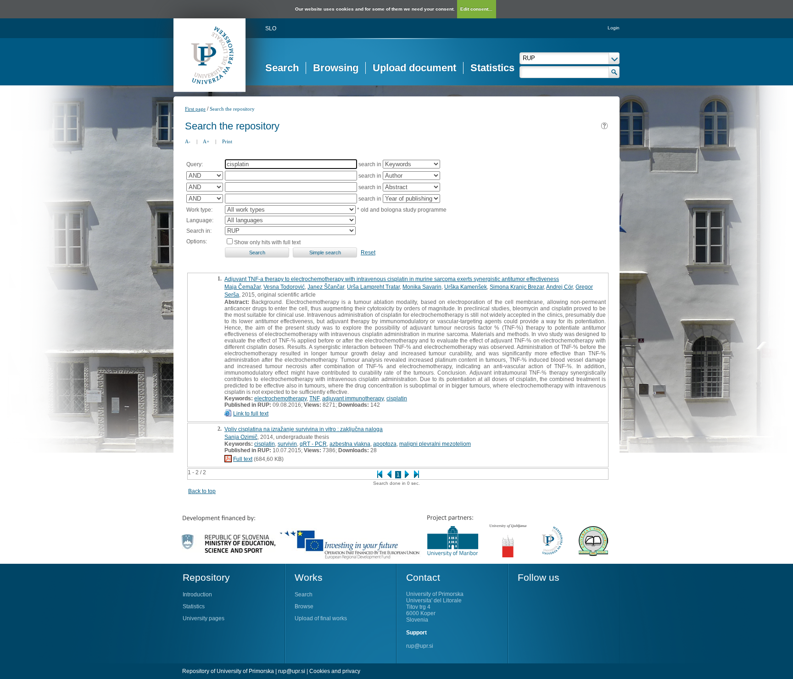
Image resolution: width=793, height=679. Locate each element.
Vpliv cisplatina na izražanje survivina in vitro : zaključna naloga (303, 429)
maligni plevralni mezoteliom (435, 444)
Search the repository (232, 109)
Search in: (199, 231)
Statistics (492, 67)
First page (195, 109)
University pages (203, 618)
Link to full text (250, 413)
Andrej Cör (559, 287)
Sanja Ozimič (240, 437)
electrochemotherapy (280, 398)
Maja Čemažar (242, 287)
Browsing (335, 67)
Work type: (199, 210)
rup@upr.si (419, 646)
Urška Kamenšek (465, 287)
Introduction (197, 594)
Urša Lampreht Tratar (373, 287)
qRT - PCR (313, 444)
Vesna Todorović (284, 287)
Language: (199, 220)
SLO (270, 28)
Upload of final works (321, 618)
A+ (206, 141)
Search (282, 67)
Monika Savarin (421, 287)
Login (614, 27)
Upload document (414, 67)
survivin (287, 444)
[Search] (614, 72)
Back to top (202, 491)
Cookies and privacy (334, 671)
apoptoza (384, 444)
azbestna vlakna (349, 444)
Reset (368, 252)
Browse (304, 606)
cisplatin (396, 398)
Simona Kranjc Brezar (517, 287)
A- (187, 141)
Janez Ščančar (325, 287)
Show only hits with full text (267, 242)
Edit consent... (476, 8)
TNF (314, 398)
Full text (242, 459)
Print (227, 141)
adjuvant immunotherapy (353, 398)
